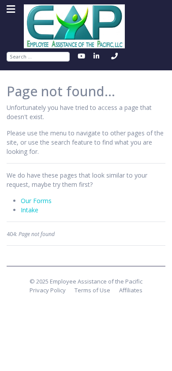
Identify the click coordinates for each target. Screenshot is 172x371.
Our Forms (36, 200)
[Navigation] (11, 9)
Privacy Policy (48, 290)
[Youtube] (82, 56)
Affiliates (130, 290)
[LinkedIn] (97, 56)
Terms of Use (92, 290)
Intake (29, 210)
